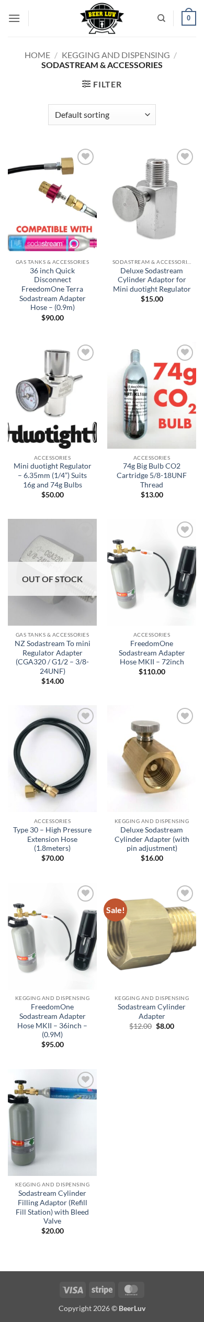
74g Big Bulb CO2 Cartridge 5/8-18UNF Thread (152, 475)
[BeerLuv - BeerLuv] (102, 18)
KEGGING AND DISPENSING (116, 55)
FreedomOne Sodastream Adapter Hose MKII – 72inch (152, 652)
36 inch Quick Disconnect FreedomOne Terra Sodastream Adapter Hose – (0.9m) (52, 289)
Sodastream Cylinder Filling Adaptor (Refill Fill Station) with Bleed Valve (52, 1207)
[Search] (161, 18)
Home (37, 55)
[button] (14, 18)
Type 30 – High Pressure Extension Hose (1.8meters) (52, 839)
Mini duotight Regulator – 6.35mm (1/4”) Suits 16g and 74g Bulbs (53, 475)
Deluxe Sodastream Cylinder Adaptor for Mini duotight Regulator (152, 279)
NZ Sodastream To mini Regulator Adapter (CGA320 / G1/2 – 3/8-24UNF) (52, 657)
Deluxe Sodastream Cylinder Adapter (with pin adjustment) (152, 839)
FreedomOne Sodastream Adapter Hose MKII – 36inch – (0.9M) (52, 1021)
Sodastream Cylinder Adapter (152, 1011)
